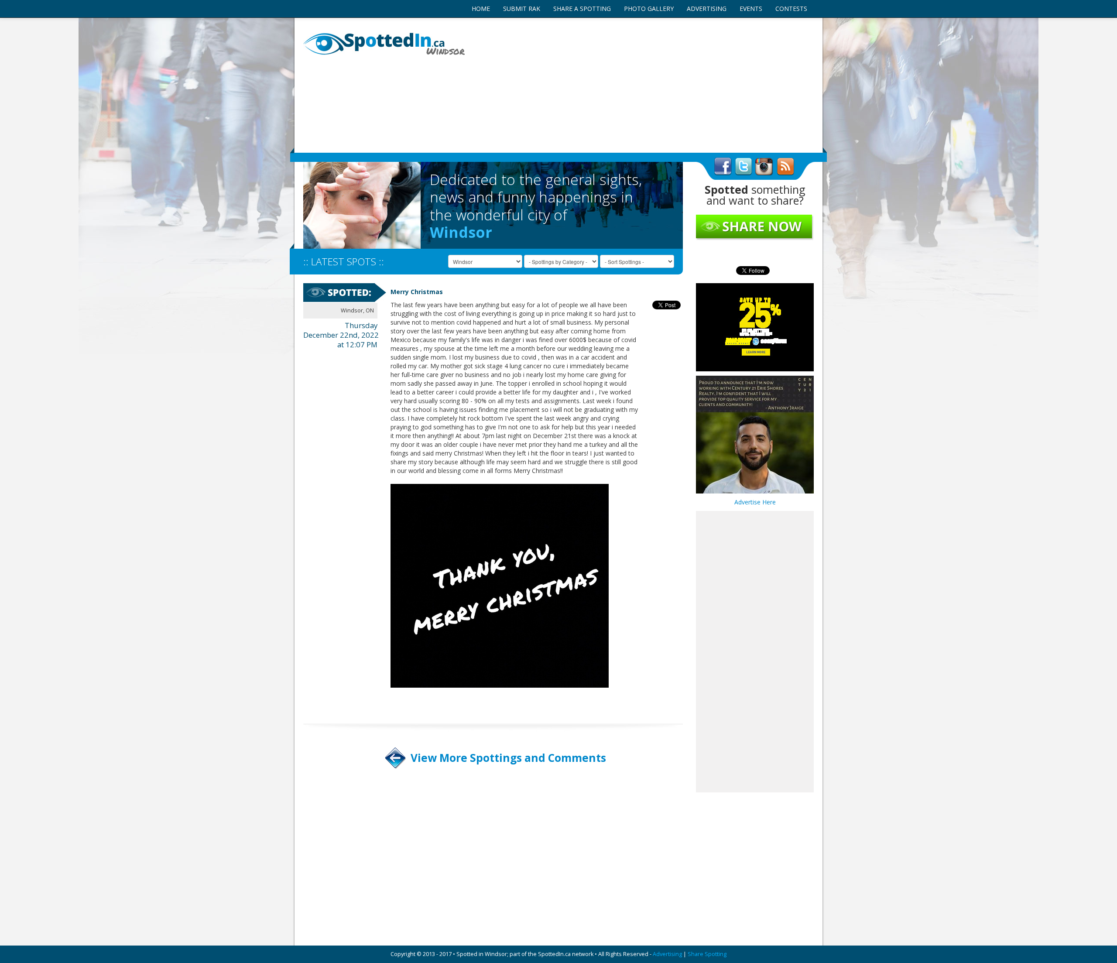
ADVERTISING (706, 8)
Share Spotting (707, 954)
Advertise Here (755, 502)
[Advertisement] (646, 85)
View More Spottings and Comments (508, 758)
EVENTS (751, 8)
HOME (481, 8)
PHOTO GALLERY (649, 8)
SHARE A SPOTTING (582, 8)
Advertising (667, 954)
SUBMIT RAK (521, 8)
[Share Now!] (755, 227)
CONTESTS (791, 8)
